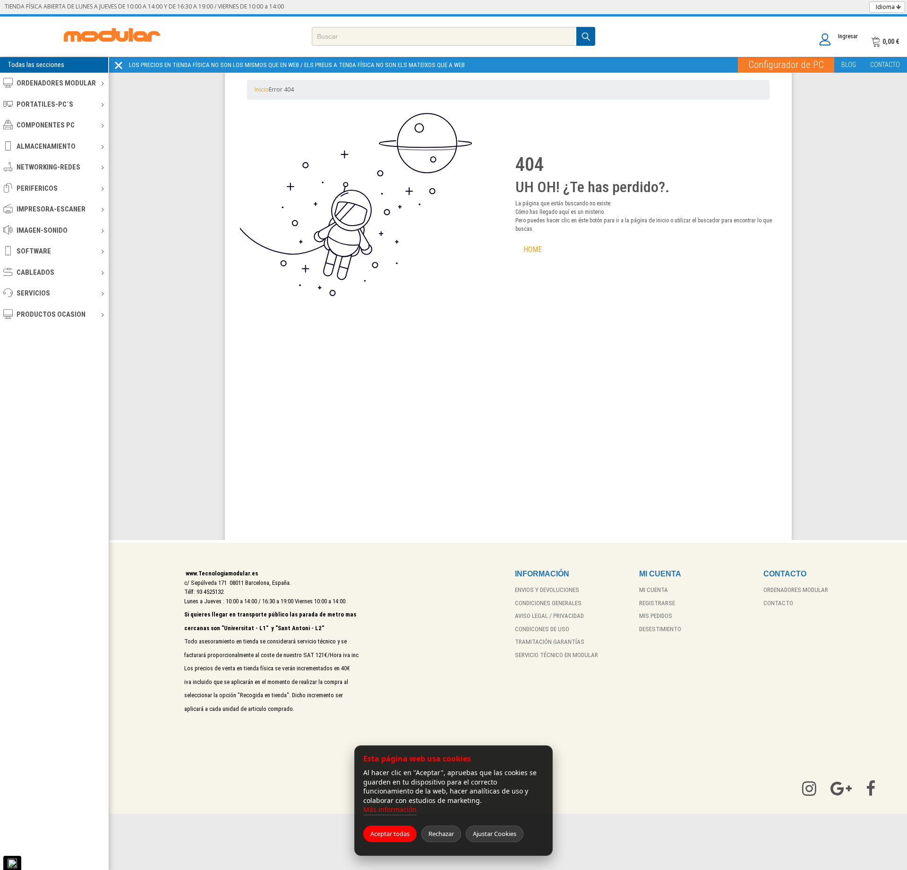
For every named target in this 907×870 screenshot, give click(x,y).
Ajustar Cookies (494, 833)
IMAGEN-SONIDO (42, 230)
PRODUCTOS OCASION (51, 314)
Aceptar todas (390, 833)
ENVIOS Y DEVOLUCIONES (547, 589)
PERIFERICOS (37, 188)
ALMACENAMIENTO (46, 146)
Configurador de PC (786, 64)
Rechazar (441, 833)
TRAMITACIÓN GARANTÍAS (549, 641)
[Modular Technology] (111, 37)
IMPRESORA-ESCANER (51, 209)
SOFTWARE (34, 251)
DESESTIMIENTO (660, 629)
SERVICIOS (33, 293)
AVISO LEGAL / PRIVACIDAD (549, 615)
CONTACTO (885, 64)
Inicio (262, 89)
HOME (532, 249)
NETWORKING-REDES (48, 167)
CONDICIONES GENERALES (548, 603)
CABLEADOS (35, 272)
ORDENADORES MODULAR (56, 83)
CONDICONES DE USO (542, 629)
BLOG (848, 64)
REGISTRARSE (657, 603)
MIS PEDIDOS (655, 615)
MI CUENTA (653, 589)
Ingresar (848, 36)
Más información (390, 809)
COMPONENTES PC (46, 125)
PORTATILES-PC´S (45, 104)
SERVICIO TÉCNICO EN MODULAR (556, 655)
